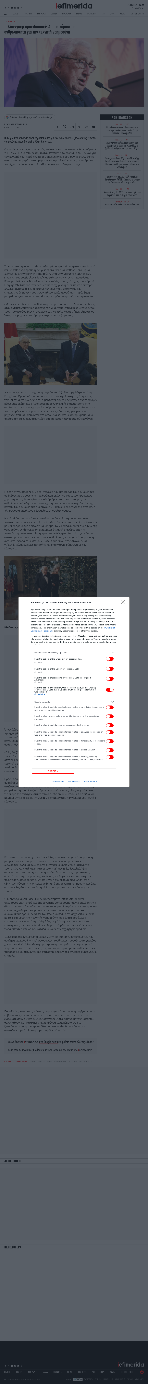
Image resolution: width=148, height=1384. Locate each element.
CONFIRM (53, 771)
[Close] (124, 603)
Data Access (74, 781)
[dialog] (74, 692)
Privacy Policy (90, 781)
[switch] (110, 659)
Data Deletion (57, 781)
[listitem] (74, 652)
